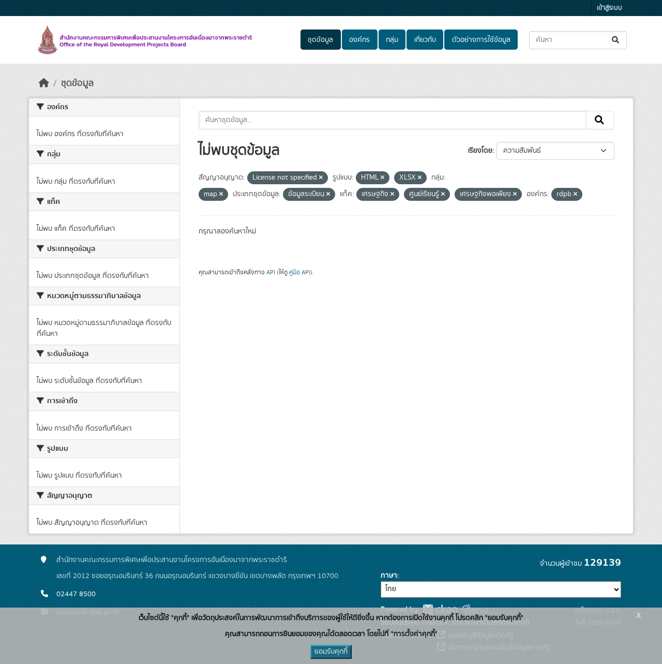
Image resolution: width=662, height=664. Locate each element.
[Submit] (616, 40)
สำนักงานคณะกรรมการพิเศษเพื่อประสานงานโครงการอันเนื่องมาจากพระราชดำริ (171, 560)
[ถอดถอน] (321, 178)
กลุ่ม (392, 40)
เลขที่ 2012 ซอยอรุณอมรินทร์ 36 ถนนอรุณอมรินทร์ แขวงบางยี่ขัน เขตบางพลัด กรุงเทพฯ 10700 (197, 576)
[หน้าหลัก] (44, 83)
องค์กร (359, 40)
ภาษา (389, 575)
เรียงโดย (480, 150)
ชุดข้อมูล (320, 40)
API (270, 272)
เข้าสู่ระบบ (609, 8)
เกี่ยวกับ (425, 40)
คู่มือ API (299, 272)
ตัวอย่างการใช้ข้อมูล (481, 40)
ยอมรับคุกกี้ (331, 651)
